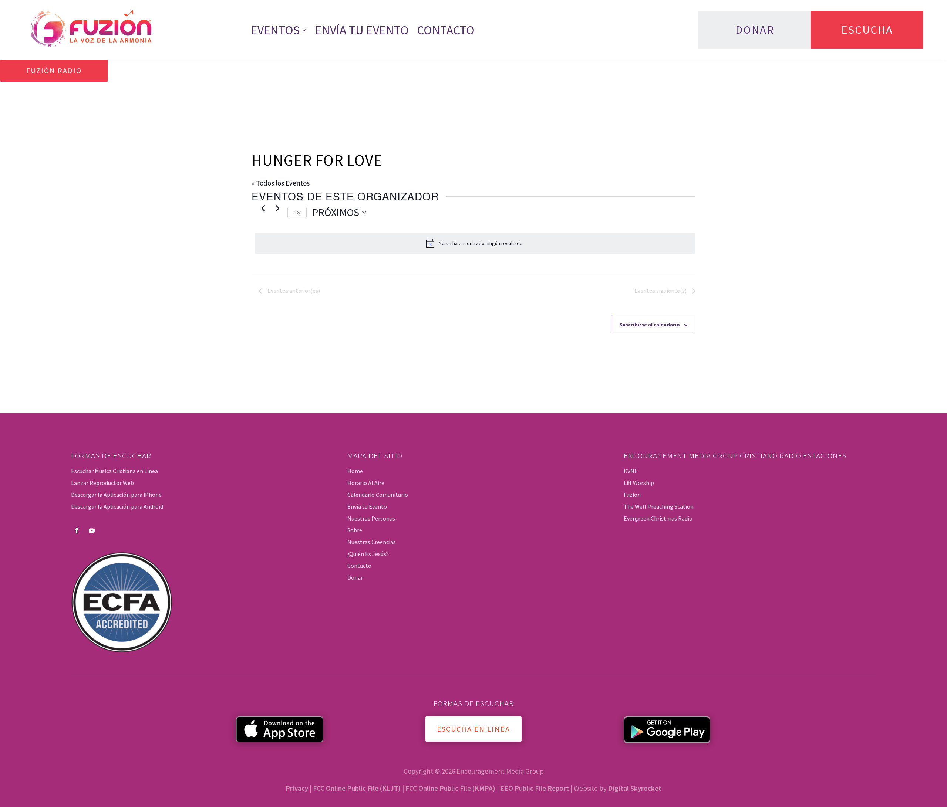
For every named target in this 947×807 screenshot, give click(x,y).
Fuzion (632, 494)
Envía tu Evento (362, 30)
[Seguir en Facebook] (77, 530)
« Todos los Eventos (281, 183)
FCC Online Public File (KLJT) (357, 788)
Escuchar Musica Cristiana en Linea (114, 471)
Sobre (354, 530)
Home (355, 471)
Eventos (275, 30)
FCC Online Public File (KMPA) (450, 788)
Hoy (297, 212)
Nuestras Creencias (371, 542)
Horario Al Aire (365, 482)
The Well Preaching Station (659, 506)
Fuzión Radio (54, 70)
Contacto (446, 30)
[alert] (475, 243)
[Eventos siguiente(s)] (277, 208)
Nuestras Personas (371, 518)
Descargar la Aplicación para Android (117, 506)
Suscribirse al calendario (650, 324)
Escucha (867, 30)
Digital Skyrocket (634, 788)
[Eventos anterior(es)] (263, 208)
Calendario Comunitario (377, 494)
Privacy (297, 788)
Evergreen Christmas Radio (658, 518)
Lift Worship (639, 482)
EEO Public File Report (534, 788)
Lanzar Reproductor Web (102, 482)
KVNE (631, 471)
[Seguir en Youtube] (92, 530)
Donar (754, 30)
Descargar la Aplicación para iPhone (116, 494)
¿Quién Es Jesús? (368, 553)
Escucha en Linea (473, 728)
